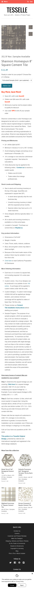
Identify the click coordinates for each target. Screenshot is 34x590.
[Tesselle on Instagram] (24, 563)
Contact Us (17, 531)
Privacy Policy (20, 581)
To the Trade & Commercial (17, 543)
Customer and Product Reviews (17, 536)
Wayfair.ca (19, 228)
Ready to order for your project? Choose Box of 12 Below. (16, 75)
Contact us (20, 167)
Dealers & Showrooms (17, 546)
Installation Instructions (15, 308)
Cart (31, 1)
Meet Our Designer (17, 538)
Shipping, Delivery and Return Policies (17, 541)
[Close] (32, 574)
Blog (17, 551)
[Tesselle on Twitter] (10, 563)
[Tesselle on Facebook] (15, 563)
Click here (8, 261)
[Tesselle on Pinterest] (19, 563)
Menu (6, 1)
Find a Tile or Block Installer (17, 553)
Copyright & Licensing (17, 548)
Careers (17, 533)
